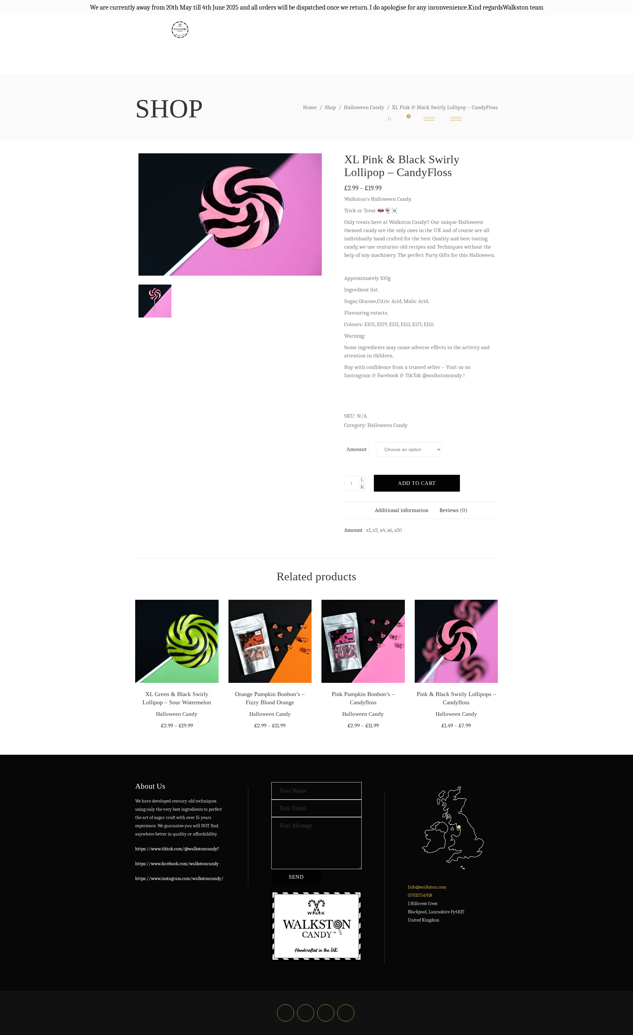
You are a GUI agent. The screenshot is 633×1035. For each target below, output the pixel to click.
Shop (330, 107)
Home (310, 107)
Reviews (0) (453, 510)
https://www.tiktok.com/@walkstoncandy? (177, 849)
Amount (357, 449)
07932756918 (420, 895)
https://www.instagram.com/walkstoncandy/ (179, 878)
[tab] (401, 510)
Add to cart (417, 483)
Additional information (401, 510)
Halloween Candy (364, 107)
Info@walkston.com (427, 887)
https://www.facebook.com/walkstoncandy (177, 864)
